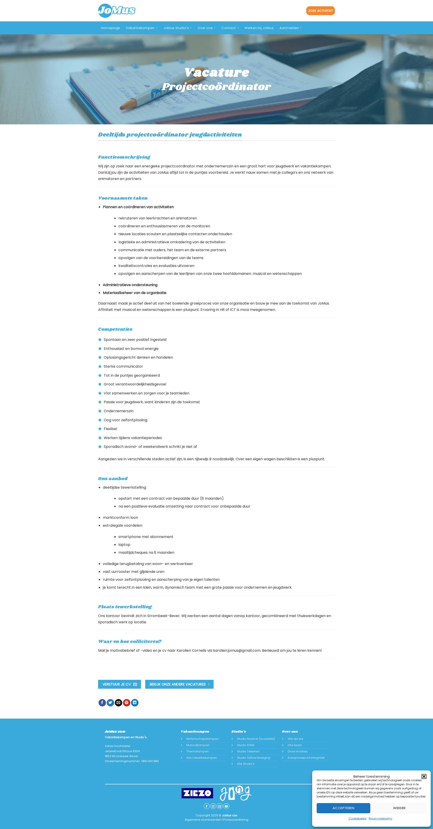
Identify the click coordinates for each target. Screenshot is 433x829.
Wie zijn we (295, 739)
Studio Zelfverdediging (253, 758)
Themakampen (197, 751)
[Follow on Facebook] (207, 806)
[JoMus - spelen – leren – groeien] (117, 10)
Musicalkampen (198, 745)
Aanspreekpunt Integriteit (306, 758)
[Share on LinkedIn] (134, 703)
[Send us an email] (220, 806)
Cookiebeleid (357, 818)
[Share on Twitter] (110, 703)
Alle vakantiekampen (201, 758)
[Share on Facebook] (102, 703)
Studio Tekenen (248, 751)
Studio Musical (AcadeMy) (256, 739)
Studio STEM (245, 745)
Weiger (399, 808)
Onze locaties (298, 751)
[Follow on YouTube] (226, 806)
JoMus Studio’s (176, 28)
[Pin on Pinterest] (126, 703)
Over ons (205, 28)
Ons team (295, 745)
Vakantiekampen (140, 28)
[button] (424, 776)
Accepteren (344, 808)
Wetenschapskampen (202, 739)
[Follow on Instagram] (213, 806)
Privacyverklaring (380, 818)
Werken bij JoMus (259, 28)
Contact (228, 28)
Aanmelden (289, 28)
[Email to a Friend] (118, 703)
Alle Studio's (246, 764)
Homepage (110, 28)
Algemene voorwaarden (203, 820)
